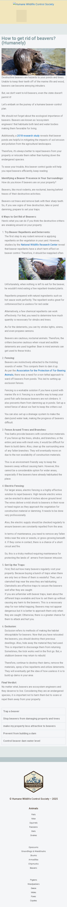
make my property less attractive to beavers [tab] (29, 726)
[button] (21, 16)
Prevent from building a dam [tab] (19, 733)
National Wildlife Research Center (39, 244)
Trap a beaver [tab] (11, 711)
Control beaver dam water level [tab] (21, 740)
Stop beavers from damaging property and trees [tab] (31, 718)
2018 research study (28, 135)
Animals (33, 808)
